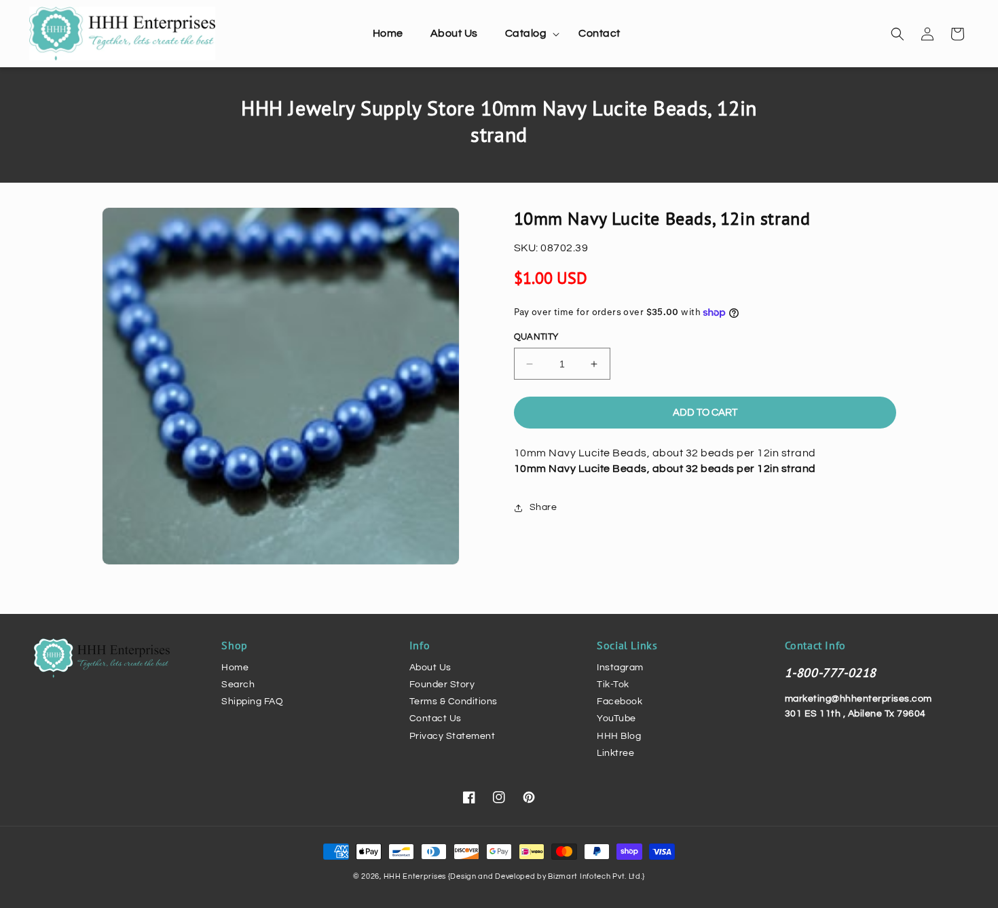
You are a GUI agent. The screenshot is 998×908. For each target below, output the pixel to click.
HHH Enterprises (416, 876)
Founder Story (442, 684)
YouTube (616, 718)
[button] (529, 33)
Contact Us (435, 718)
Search (238, 684)
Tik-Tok (613, 684)
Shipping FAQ (252, 701)
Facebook (619, 701)
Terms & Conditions (453, 701)
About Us (430, 667)
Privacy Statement (452, 736)
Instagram (620, 667)
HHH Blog (619, 736)
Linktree (615, 753)
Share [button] (543, 507)
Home (234, 667)
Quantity (536, 337)
